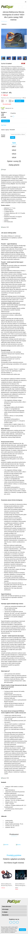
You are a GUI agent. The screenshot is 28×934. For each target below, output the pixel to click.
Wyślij (12, 137)
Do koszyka (18, 101)
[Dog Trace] (23, 63)
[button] (25, 2)
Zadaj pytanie (5, 121)
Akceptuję (22, 929)
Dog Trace (3, 125)
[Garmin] (20, 844)
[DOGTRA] (7, 844)
